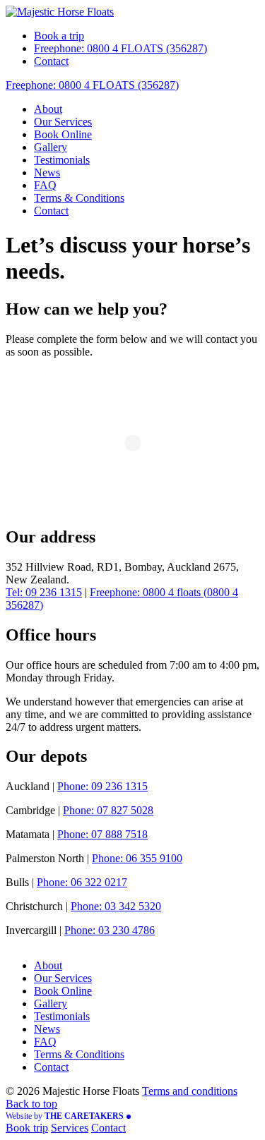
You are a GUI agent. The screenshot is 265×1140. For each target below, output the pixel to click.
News (47, 172)
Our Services (63, 122)
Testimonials (62, 160)
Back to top (31, 1104)
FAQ (45, 185)
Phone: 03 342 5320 (116, 906)
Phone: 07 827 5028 (108, 810)
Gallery (50, 147)
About (48, 109)
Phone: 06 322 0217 (82, 882)
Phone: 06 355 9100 (137, 858)
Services (69, 1128)
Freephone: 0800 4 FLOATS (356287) (120, 48)
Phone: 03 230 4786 (109, 930)
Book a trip (59, 36)
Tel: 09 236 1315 (44, 592)
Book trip (27, 1128)
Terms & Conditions (79, 198)
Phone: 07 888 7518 (102, 834)
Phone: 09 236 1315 (102, 786)
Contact (51, 61)
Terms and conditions (189, 1091)
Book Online (63, 134)
